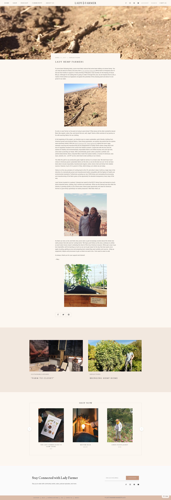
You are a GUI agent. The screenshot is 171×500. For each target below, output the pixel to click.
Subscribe (132, 478)
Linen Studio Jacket (120, 445)
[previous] (29, 429)
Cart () (163, 3)
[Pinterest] (134, 3)
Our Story (36, 497)
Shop (15, 3)
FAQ (62, 497)
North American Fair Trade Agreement (86, 143)
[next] (141, 429)
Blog (43, 497)
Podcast (24, 3)
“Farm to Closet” (42, 378)
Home (6, 3)
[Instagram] (130, 3)
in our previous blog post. (88, 70)
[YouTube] (138, 3)
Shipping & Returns (52, 497)
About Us (50, 3)
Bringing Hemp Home (104, 378)
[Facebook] (126, 3)
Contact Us (69, 497)
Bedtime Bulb (85, 445)
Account (145, 3)
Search (154, 3)
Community (37, 3)
